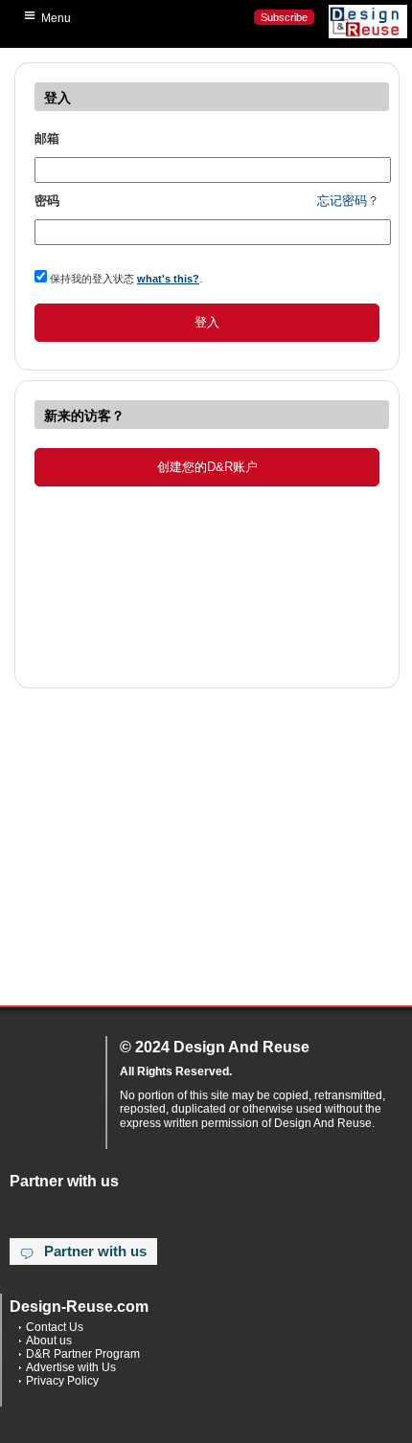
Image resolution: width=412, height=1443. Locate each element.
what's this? (168, 278)
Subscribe (284, 17)
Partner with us (95, 1251)
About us (49, 1340)
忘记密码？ (348, 200)
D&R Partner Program (83, 1354)
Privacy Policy (62, 1380)
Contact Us (54, 1327)
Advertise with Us (71, 1367)
